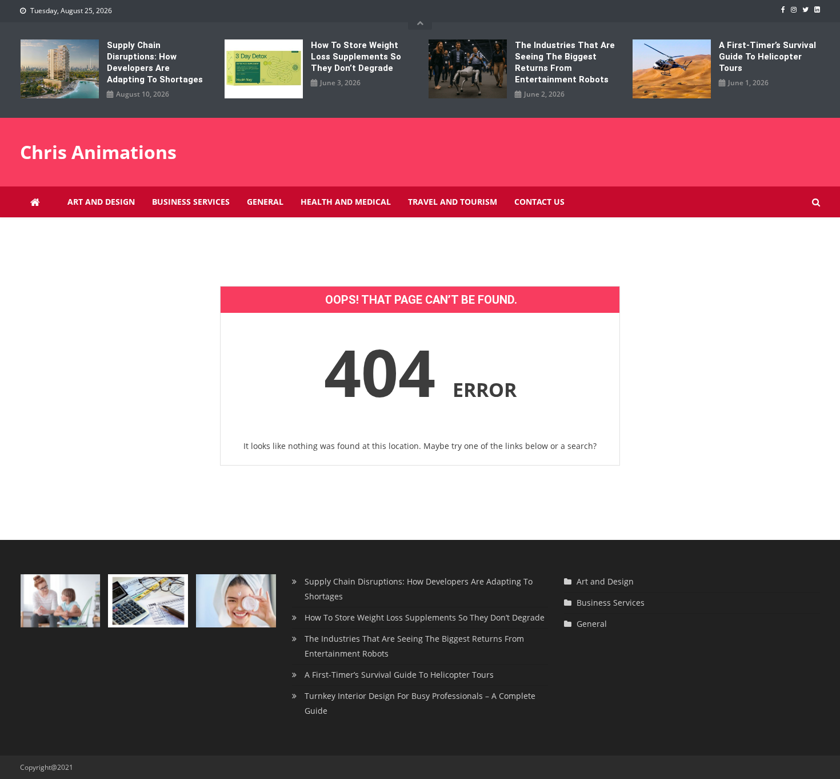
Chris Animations (98, 152)
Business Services (191, 201)
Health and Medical (346, 201)
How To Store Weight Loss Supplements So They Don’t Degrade (356, 56)
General (265, 201)
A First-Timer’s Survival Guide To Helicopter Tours (767, 56)
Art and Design (101, 201)
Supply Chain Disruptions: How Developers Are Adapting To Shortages (155, 62)
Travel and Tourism (452, 201)
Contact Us (539, 201)
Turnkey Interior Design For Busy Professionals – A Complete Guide (420, 703)
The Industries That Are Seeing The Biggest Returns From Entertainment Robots (565, 62)
